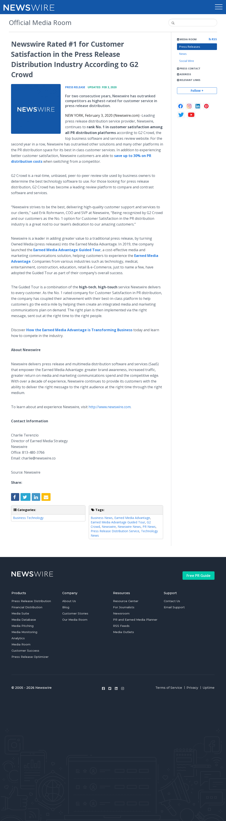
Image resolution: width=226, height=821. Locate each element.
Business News (102, 518)
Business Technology (28, 518)
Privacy (192, 688)
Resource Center (125, 601)
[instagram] (189, 106)
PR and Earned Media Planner (135, 619)
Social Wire (186, 61)
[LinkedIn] (197, 106)
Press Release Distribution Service (115, 531)
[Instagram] (122, 688)
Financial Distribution (26, 607)
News (183, 54)
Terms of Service (168, 688)
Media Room (20, 644)
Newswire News (129, 526)
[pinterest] (206, 106)
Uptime (209, 688)
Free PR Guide (198, 575)
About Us (69, 601)
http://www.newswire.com (110, 406)
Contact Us (172, 601)
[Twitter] (109, 688)
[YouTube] (191, 114)
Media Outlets (123, 632)
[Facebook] (180, 106)
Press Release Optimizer (30, 656)
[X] (181, 114)
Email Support (174, 607)
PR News (149, 526)
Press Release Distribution (31, 601)
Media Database (23, 619)
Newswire (109, 526)
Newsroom (121, 613)
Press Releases (189, 47)
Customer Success (25, 650)
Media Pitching (22, 626)
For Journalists (123, 607)
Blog (65, 607)
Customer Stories (75, 613)
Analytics (18, 638)
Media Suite (20, 613)
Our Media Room (74, 619)
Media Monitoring (24, 632)
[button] (218, 7)
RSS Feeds (121, 626)
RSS (214, 39)
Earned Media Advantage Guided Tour (118, 522)
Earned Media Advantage (132, 518)
